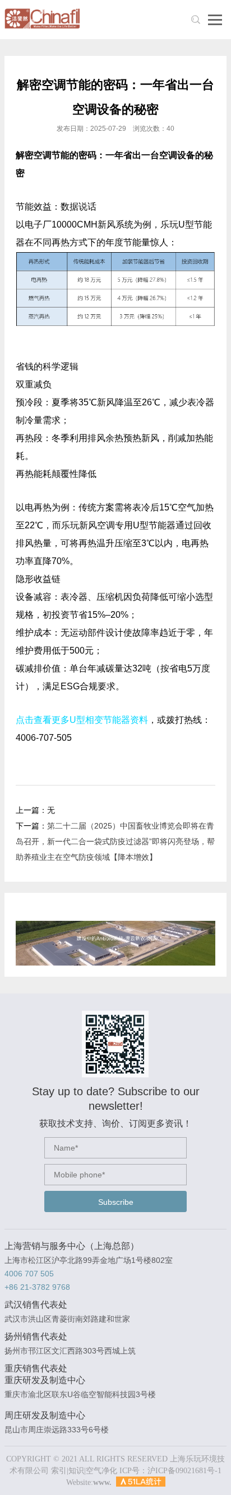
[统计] (140, 1482)
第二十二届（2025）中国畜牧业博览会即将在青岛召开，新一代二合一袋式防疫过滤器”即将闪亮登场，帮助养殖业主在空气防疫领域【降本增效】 (115, 841)
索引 (59, 1470)
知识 (76, 1470)
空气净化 (101, 1470)
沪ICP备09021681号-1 (184, 1470)
